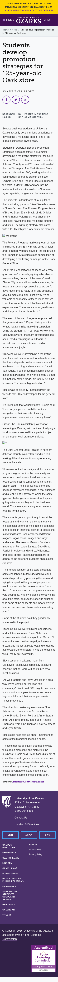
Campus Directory (8, 846)
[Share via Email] (25, 100)
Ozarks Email (10, 858)
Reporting (8, 904)
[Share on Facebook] (6, 100)
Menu (47, 20)
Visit (10, 835)
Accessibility (35, 850)
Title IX (6, 915)
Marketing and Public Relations (13, 880)
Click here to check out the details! (29, 10)
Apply (29, 835)
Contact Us (21, 817)
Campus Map (9, 868)
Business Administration (28, 781)
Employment (10, 886)
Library (7, 863)
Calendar (8, 910)
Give (47, 835)
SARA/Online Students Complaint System (10, 896)
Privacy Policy (36, 854)
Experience (9, 853)
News (14, 30)
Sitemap (33, 845)
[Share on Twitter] (16, 100)
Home (6, 30)
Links (10, 20)
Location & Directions (27, 824)
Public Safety (11, 873)
